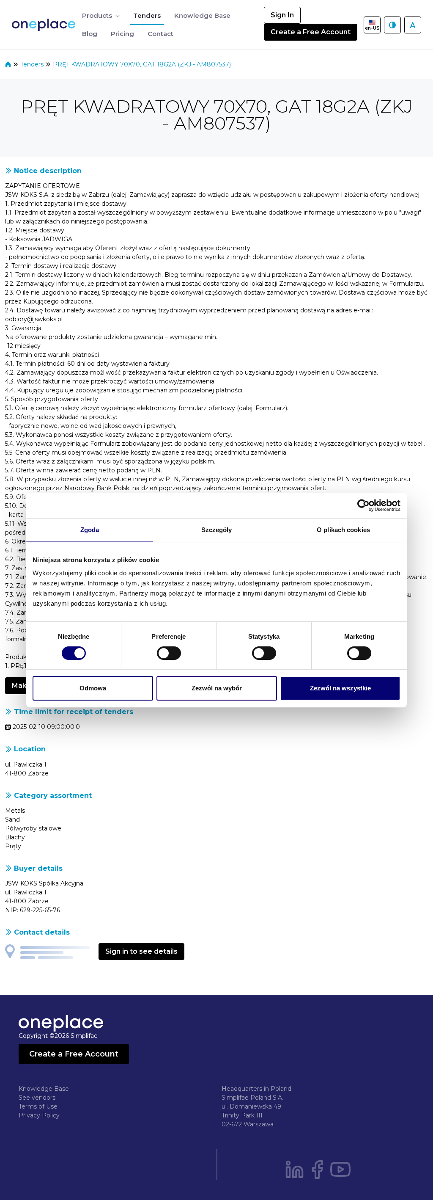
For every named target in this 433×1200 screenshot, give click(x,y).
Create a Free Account (311, 32)
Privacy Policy (39, 1115)
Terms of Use (38, 1106)
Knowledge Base (44, 1088)
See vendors (37, 1097)
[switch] (169, 653)
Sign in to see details (141, 951)
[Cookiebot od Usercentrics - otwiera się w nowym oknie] (363, 505)
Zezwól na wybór (217, 688)
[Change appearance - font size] (412, 25)
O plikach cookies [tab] (343, 529)
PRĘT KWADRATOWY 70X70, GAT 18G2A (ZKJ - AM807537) (142, 64)
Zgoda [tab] (89, 529)
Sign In (282, 15)
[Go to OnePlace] (45, 25)
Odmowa (92, 688)
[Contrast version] (392, 25)
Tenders (32, 64)
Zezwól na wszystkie (340, 688)
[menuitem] (101, 16)
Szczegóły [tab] (216, 529)
